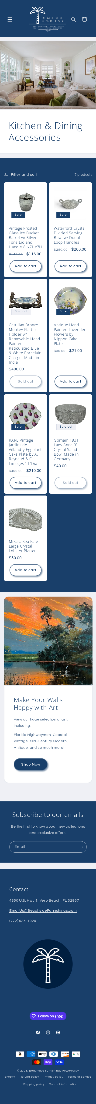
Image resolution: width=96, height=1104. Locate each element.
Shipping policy (34, 1084)
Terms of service (79, 1077)
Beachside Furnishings (45, 1070)
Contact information (63, 1084)
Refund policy (29, 1077)
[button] (9, 19)
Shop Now (30, 764)
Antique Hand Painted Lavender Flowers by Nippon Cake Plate (70, 334)
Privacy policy (53, 1077)
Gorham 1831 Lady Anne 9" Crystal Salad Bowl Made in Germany (66, 450)
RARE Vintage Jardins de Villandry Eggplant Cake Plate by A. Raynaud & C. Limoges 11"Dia (25, 452)
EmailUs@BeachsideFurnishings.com (43, 910)
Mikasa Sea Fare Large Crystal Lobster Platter (23, 547)
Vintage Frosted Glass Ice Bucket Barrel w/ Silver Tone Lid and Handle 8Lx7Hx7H (25, 238)
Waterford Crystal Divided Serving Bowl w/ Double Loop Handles (70, 235)
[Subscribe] (81, 847)
